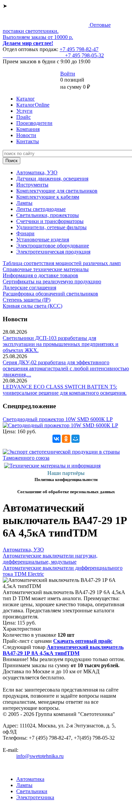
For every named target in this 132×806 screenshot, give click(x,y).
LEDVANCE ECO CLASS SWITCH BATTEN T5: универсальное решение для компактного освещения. (65, 390)
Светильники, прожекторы (47, 215)
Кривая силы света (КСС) (32, 306)
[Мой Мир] (75, 439)
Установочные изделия (42, 239)
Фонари (25, 233)
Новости (26, 135)
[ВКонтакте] (56, 439)
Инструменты (32, 185)
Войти (67, 74)
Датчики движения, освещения (52, 178)
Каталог (25, 99)
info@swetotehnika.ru (40, 756)
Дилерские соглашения (29, 287)
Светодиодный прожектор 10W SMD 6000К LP (58, 419)
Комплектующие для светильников (56, 191)
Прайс (23, 117)
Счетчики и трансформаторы (50, 221)
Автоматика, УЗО (37, 172)
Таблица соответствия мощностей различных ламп (62, 263)
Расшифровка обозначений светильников (50, 294)
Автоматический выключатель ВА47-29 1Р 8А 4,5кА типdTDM (63, 650)
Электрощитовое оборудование (52, 245)
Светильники (31, 791)
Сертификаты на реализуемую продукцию (52, 281)
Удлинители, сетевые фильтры (51, 227)
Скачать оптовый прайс (82, 641)
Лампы (24, 203)
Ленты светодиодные (41, 209)
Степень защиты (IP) (26, 300)
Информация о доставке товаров (40, 275)
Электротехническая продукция (53, 252)
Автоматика (30, 779)
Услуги (24, 111)
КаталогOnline (32, 105)
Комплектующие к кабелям (47, 197)
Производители (34, 123)
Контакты (27, 141)
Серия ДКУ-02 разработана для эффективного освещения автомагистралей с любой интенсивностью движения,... (66, 368)
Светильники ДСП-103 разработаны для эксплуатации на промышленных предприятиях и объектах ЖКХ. (60, 344)
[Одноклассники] (66, 439)
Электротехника (35, 797)
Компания (28, 129)
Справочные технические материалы (46, 269)
